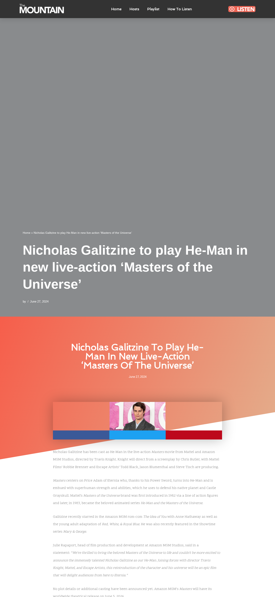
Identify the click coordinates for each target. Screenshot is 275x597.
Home (116, 9)
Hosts (134, 9)
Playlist (153, 9)
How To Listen (179, 9)
